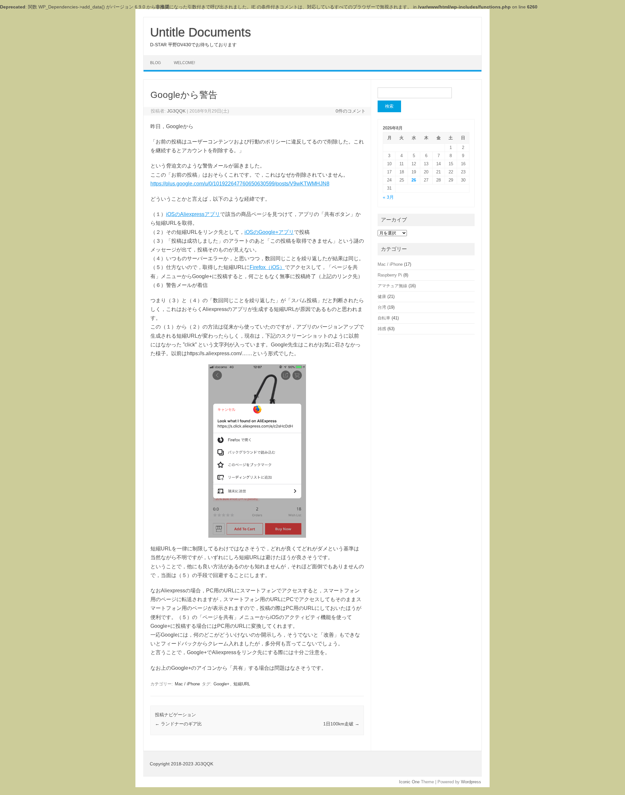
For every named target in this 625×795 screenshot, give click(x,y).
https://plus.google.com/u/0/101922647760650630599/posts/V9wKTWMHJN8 (239, 183)
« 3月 (388, 197)
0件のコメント (351, 111)
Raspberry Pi (390, 275)
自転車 (384, 318)
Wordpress (471, 781)
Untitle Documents (200, 32)
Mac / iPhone (187, 683)
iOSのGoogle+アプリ (269, 232)
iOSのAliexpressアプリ (193, 214)
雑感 (382, 328)
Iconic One (409, 781)
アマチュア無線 (392, 285)
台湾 (382, 307)
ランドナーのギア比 (178, 723)
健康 (382, 296)
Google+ (221, 683)
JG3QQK (176, 111)
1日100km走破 (341, 723)
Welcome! (184, 63)
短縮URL (241, 683)
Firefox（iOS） (267, 267)
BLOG (155, 63)
